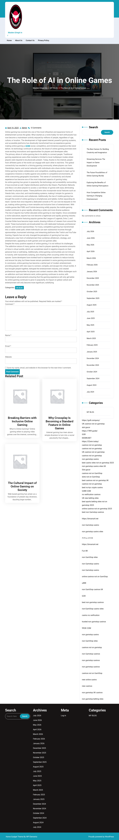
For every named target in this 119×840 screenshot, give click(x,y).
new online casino (89, 680)
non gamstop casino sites (92, 531)
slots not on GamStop (91, 477)
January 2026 (92, 272)
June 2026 (91, 238)
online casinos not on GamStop (95, 576)
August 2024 (91, 385)
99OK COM (86, 628)
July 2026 (90, 231)
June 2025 (91, 318)
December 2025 (93, 278)
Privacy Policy (43, 40)
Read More (21, 396)
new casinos (87, 686)
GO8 (84, 434)
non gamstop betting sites (92, 699)
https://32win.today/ (90, 441)
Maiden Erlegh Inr (14, 34)
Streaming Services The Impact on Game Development (96, 162)
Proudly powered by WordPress (101, 837)
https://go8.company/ (91, 420)
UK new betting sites (90, 498)
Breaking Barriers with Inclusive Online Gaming (22, 421)
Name (8, 335)
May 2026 (90, 245)
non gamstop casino (90, 459)
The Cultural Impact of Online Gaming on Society (22, 486)
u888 (84, 583)
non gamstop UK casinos (92, 692)
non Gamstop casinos (91, 654)
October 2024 (92, 372)
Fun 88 (85, 551)
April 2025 (90, 332)
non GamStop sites (90, 557)
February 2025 (92, 345)
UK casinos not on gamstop (93, 424)
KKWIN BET (86, 438)
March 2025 (91, 338)
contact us (30, 40)
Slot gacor (86, 470)
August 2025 (91, 305)
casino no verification (90, 615)
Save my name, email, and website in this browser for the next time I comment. (39, 368)
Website (8, 357)
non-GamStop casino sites (93, 609)
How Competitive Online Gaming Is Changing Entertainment (96, 195)
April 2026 (90, 251)
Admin (24, 128)
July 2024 (90, 392)
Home (9, 40)
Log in (63, 715)
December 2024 (93, 358)
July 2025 (90, 312)
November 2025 (93, 285)
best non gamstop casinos (93, 602)
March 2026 (91, 258)
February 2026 (92, 265)
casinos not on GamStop (92, 473)
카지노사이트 (87, 538)
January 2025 (92, 352)
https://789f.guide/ (90, 431)
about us (18, 40)
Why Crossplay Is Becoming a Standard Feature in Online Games (59, 423)
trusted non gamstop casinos (94, 622)
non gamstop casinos (91, 660)
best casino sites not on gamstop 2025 (98, 463)
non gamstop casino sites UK (94, 466)
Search (93, 127)
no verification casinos (91, 494)
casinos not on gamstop (92, 445)
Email (8, 346)
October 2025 (92, 292)
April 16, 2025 (13, 128)
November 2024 (93, 365)
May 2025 (90, 325)
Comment (9, 304)
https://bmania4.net (90, 519)
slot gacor (86, 427)
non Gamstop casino (90, 525)
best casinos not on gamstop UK (95, 480)
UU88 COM (86, 491)
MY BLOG (54, 88)
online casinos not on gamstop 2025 (97, 509)
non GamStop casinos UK (92, 589)
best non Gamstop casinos (93, 512)
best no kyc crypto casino (92, 487)
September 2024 (93, 378)
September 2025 (93, 298)
